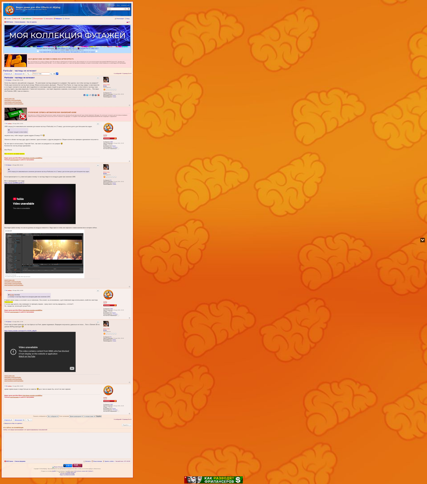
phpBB (53, 471)
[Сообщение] (5, 80)
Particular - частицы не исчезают (19, 70)
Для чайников (27, 18)
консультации (14, 159)
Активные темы (125, 5)
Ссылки (8, 18)
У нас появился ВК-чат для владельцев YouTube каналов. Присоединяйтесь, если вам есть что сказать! (67, 52)
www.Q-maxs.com (9, 98)
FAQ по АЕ (17, 18)
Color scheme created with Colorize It (83, 471)
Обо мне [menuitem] (67, 18)
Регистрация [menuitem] (120, 18)
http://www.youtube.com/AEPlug (32, 158)
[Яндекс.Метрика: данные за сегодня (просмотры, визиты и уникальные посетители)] (57, 467)
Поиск (125, 9)
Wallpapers (58, 18)
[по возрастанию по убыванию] (90, 416)
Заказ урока (49, 18)
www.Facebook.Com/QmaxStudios (13, 103)
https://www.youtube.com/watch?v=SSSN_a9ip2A (20, 331)
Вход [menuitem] (128, 18)
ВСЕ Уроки (9, 461)
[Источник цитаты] (8, 297)
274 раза (115, 147)
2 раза (114, 96)
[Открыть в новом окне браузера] (57, 467)
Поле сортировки (64, 416)
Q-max (105, 86)
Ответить (7, 74)
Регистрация (111, 5)
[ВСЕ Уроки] (10, 9)
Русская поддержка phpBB (67, 473)
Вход (118, 5)
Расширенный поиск (128, 9)
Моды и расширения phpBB (67, 474)
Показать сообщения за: (40, 416)
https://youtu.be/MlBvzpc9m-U (14, 183)
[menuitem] (87, 461)
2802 (111, 141)
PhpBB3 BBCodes (71, 472)
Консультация (38, 18)
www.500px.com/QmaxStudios (12, 100)
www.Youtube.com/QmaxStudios (13, 102)
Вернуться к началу (129, 105)
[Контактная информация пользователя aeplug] (118, 148)
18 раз (114, 145)
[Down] (422, 240)
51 (111, 92)
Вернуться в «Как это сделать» (13, 423)
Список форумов (20, 461)
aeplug (105, 135)
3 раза (114, 95)
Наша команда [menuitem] (98, 461)
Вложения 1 (19, 74)
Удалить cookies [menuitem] (109, 461)
